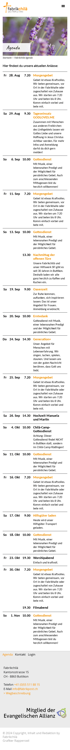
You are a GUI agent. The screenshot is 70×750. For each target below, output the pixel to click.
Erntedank (40, 316)
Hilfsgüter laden (44, 515)
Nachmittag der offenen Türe (44, 257)
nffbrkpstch (25, 689)
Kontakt (20, 654)
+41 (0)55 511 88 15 (27, 685)
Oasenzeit (40, 289)
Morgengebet (43, 75)
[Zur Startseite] (15, 7)
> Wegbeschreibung (17, 693)
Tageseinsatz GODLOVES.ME (43, 115)
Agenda (8, 654)
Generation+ (42, 339)
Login (31, 654)
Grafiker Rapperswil (16, 741)
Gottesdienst (42, 159)
